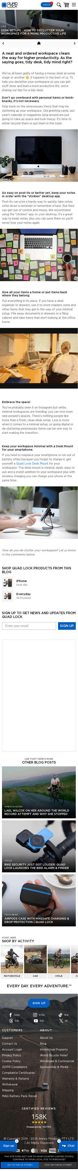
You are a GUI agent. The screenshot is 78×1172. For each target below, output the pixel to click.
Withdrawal (10, 1084)
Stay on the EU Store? (58, 1165)
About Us (46, 1038)
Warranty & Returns (15, 1078)
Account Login (12, 1049)
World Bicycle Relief (54, 1055)
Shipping (8, 1090)
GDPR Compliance (14, 1067)
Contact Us (9, 1043)
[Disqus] (39, 695)
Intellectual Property (54, 1049)
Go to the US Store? (20, 1165)
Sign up (8, 1145)
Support (7, 1038)
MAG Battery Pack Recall (19, 1096)
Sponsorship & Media (54, 1067)
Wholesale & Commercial (57, 1061)
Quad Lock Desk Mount (32, 463)
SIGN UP (67, 626)
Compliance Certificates (18, 1073)
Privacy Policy (11, 1055)
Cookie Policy (11, 1061)
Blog (43, 1043)
